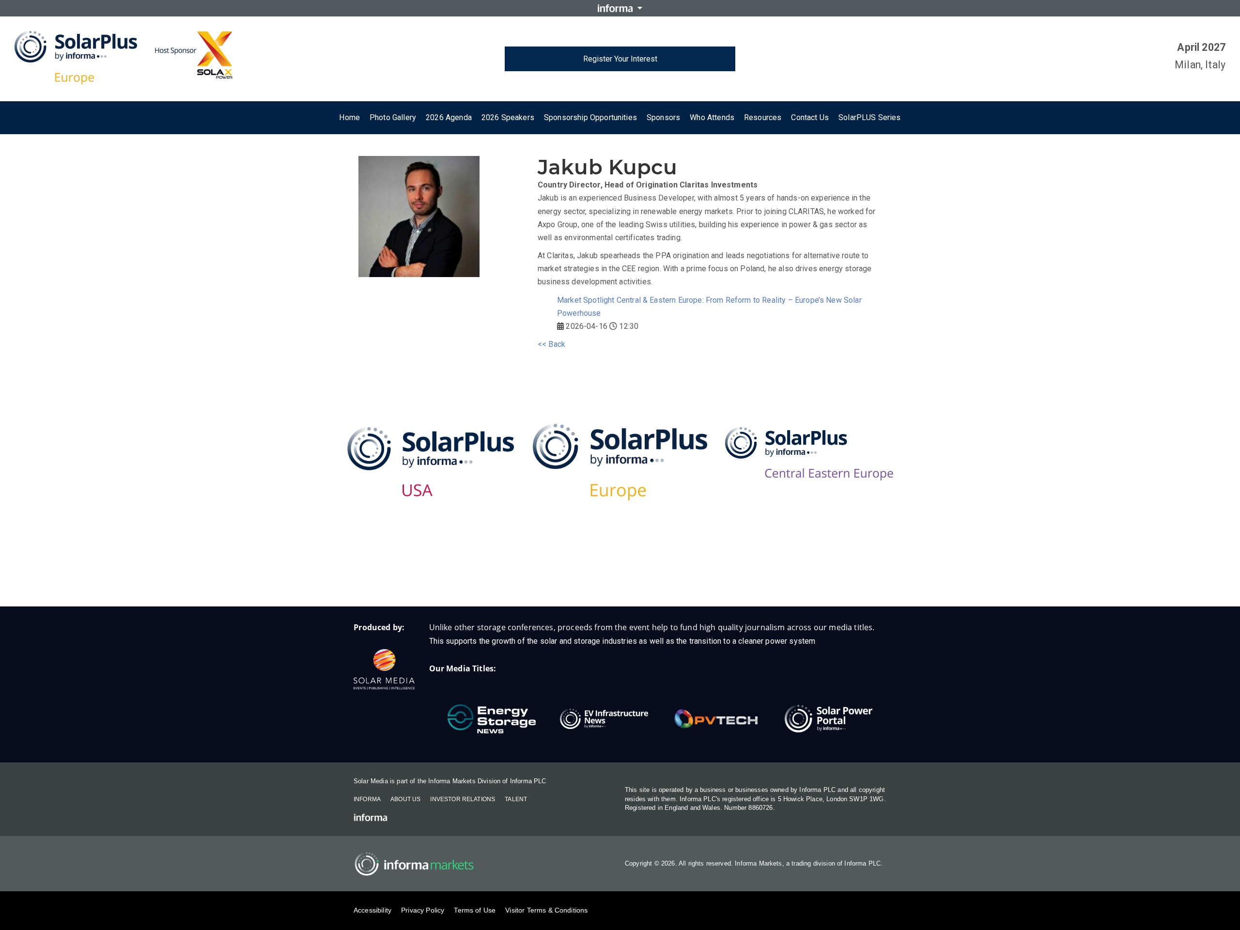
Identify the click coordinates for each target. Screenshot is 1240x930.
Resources (762, 117)
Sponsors (663, 117)
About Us (405, 799)
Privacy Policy (422, 910)
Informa (367, 799)
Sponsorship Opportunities (590, 117)
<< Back (551, 344)
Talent (516, 799)
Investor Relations (462, 799)
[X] (639, 575)
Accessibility (372, 910)
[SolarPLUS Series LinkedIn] (601, 575)
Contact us (810, 117)
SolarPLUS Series (869, 117)
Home (349, 117)
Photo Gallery (393, 117)
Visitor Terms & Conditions (546, 910)
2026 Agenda (449, 117)
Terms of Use (475, 910)
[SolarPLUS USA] (431, 462)
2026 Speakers (507, 117)
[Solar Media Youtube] (678, 575)
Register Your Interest (620, 58)
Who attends (712, 117)
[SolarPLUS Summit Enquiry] (562, 575)
